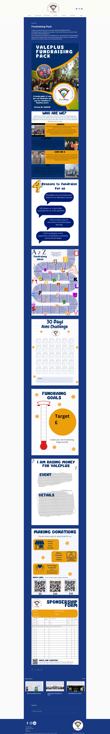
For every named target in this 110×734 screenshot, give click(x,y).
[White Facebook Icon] (27, 723)
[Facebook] (76, 9)
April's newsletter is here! (34, 693)
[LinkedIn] (34, 723)
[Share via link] (41, 669)
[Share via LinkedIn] (38, 669)
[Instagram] (79, 9)
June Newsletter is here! (75, 693)
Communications (81, 733)
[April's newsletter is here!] (34, 686)
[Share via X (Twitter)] (35, 669)
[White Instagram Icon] (31, 723)
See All (83, 678)
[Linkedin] (82, 9)
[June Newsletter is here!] (76, 686)
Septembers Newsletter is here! (55, 694)
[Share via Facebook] (32, 669)
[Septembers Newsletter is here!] (55, 686)
